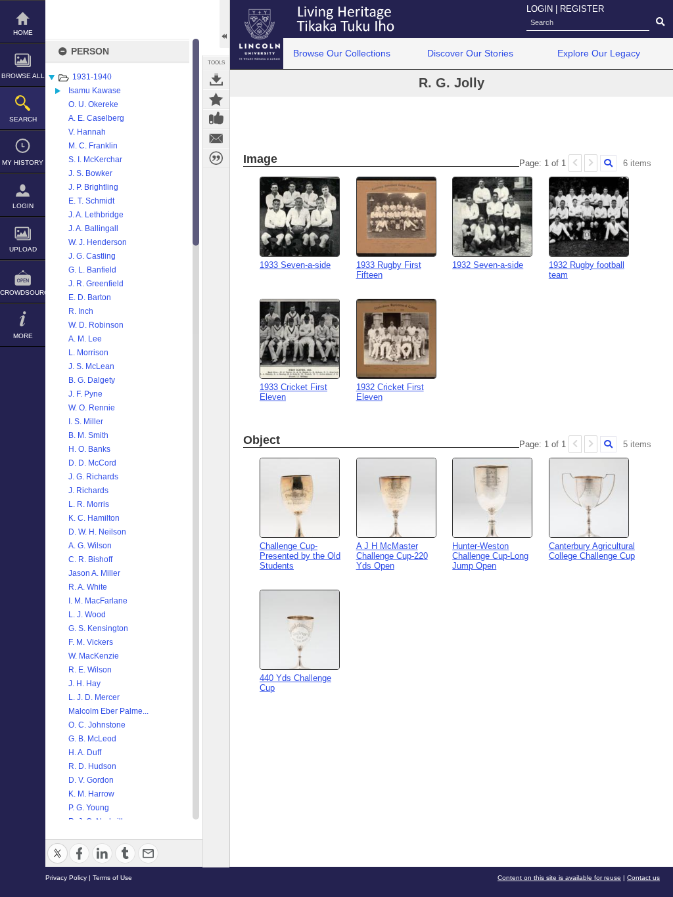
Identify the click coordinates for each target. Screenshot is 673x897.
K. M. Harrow (91, 794)
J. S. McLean (91, 366)
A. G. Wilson (90, 545)
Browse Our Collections (341, 53)
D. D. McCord (92, 463)
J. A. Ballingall (93, 228)
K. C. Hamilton (94, 518)
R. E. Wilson (90, 669)
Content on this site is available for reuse (559, 877)
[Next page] (590, 163)
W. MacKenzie (93, 656)
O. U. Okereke (93, 104)
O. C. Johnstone (97, 725)
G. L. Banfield (92, 269)
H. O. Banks (89, 449)
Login (23, 205)
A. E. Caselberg (96, 118)
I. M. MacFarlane (98, 600)
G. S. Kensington (98, 628)
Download (216, 79)
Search (23, 119)
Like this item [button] (216, 119)
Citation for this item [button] (216, 158)
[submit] (660, 22)
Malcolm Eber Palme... (108, 711)
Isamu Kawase (94, 90)
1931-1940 (92, 76)
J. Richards (88, 490)
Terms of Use (112, 877)
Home (23, 32)
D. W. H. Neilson (97, 531)
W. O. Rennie (91, 407)
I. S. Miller (85, 421)
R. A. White (87, 587)
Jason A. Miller (94, 573)
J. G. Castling (92, 256)
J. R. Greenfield (96, 283)
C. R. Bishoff (90, 559)
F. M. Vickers (90, 642)
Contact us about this (216, 138)
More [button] (23, 335)
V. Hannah (87, 132)
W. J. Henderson (97, 242)
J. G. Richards (93, 476)
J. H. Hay (84, 683)
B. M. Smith (88, 435)
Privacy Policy (66, 877)
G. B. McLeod (92, 738)
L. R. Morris (88, 504)
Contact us (643, 877)
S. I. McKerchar (95, 159)
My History (22, 162)
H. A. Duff (84, 752)
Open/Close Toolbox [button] (224, 24)
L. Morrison (88, 352)
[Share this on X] (57, 845)
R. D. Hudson (92, 766)
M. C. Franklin (93, 145)
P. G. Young (88, 807)
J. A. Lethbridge (96, 214)
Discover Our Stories (470, 53)
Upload (23, 249)
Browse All (23, 75)
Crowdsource (22, 292)
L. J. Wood (87, 614)
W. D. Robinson (96, 325)
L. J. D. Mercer (94, 697)
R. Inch (80, 311)
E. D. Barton (89, 297)
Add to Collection (216, 99)
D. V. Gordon (91, 780)
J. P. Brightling (93, 187)
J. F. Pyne (85, 394)
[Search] (608, 163)
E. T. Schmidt (91, 201)
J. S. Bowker (90, 173)
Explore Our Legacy (598, 53)
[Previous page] (575, 163)
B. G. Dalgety (91, 380)
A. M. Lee (85, 338)
